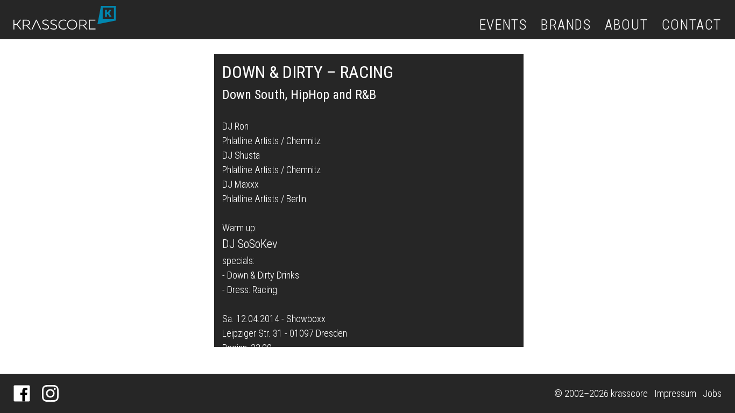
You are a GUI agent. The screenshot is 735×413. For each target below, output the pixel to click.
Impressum (675, 393)
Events (503, 25)
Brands (566, 25)
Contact (692, 25)
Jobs (712, 393)
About (626, 25)
